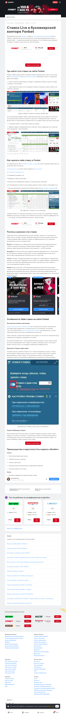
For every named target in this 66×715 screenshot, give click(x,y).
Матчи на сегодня (39, 663)
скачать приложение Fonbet (31, 330)
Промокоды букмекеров (12, 648)
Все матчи (37, 661)
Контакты (36, 680)
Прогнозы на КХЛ (10, 671)
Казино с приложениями (40, 644)
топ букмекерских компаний (42, 36)
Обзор (10, 519)
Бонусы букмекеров (10, 640)
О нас (35, 678)
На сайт (56, 520)
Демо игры (37, 653)
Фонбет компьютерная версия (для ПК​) (19, 489)
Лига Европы (37, 667)
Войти (55, 2)
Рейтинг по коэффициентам (14, 528)
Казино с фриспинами (40, 640)
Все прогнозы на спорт (11, 661)
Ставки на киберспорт (40, 673)
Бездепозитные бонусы (11, 644)
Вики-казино (37, 646)
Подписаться (54, 479)
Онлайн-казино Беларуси (41, 636)
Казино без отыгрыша (40, 642)
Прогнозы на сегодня (11, 665)
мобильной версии (31, 76)
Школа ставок (10, 23)
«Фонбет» (24, 36)
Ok (57, 706)
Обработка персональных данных (43, 690)
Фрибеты (7, 642)
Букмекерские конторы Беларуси (14, 636)
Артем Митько (15, 478)
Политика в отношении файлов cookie (44, 688)
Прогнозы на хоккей (10, 667)
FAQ (6, 686)
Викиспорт (8, 682)
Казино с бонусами (39, 638)
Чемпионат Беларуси (40, 669)
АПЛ (35, 671)
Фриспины (37, 650)
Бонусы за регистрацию (11, 646)
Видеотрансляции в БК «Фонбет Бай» (18, 326)
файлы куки (51, 706)
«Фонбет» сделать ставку (30, 164)
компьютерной (15, 76)
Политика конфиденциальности (43, 686)
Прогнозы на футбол (10, 663)
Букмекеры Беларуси (19, 23)
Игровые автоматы (39, 655)
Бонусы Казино (38, 648)
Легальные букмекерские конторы (14, 612)
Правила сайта (38, 682)
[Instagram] (6, 703)
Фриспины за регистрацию (41, 651)
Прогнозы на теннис (10, 669)
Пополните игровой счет (16, 172)
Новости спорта (9, 678)
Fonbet (27, 23)
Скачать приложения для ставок (14, 638)
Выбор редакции (9, 684)
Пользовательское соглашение (42, 684)
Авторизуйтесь (13, 169)
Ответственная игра (39, 692)
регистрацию (38, 169)
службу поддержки (49, 188)
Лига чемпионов (38, 665)
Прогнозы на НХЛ (10, 673)
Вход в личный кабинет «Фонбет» (43, 489)
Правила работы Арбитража (42, 694)
